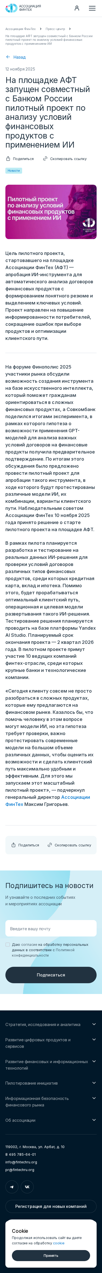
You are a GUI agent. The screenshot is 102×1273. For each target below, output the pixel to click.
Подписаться (51, 974)
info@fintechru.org (21, 1162)
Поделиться (23, 159)
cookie (58, 1243)
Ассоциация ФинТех (20, 29)
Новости (14, 171)
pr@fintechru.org (19, 1170)
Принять (51, 1255)
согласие (29, 944)
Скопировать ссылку (68, 159)
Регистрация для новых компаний (51, 1206)
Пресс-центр (55, 29)
